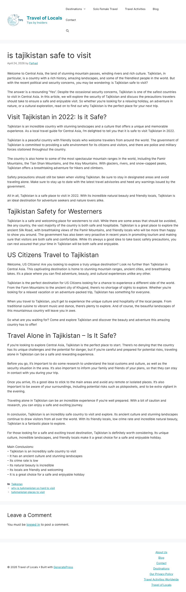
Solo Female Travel (105, 9)
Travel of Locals (44, 18)
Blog (156, 9)
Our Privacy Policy (161, 574)
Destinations (161, 568)
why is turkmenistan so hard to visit (33, 488)
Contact (71, 20)
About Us (161, 552)
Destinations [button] (74, 9)
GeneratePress (63, 567)
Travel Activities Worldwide (161, 579)
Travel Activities (135, 9)
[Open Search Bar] (67, 30)
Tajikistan (17, 484)
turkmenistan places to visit (28, 492)
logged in (33, 524)
